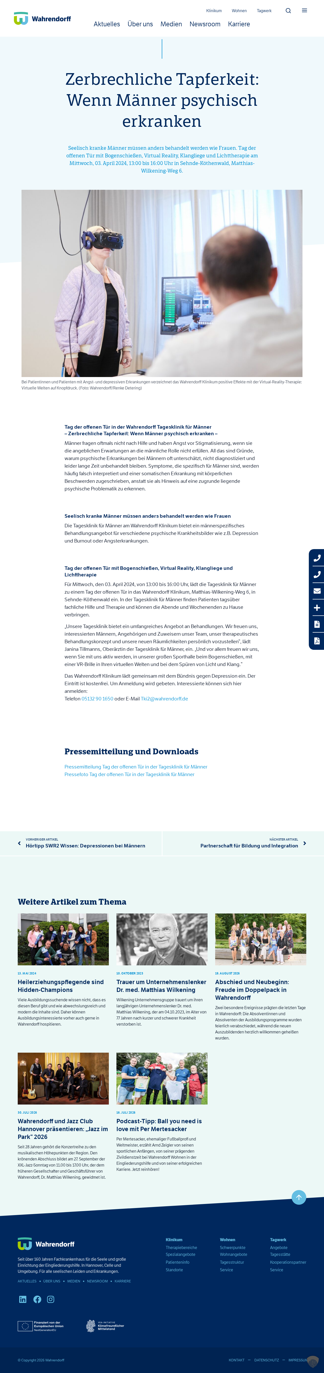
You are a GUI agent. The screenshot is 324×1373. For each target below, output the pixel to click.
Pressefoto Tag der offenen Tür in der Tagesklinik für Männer (129, 774)
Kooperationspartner (288, 1262)
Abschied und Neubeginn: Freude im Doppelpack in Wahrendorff (252, 990)
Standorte (174, 1269)
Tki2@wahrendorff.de (164, 699)
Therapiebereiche (181, 1247)
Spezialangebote (180, 1254)
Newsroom (205, 24)
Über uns (140, 24)
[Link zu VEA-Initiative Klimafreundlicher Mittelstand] (105, 1326)
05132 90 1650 (97, 699)
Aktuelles (107, 24)
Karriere (239, 24)
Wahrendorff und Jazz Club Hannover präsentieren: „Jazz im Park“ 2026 (63, 1129)
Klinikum (214, 10)
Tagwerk (264, 10)
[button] (288, 9)
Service (226, 1269)
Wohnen (239, 10)
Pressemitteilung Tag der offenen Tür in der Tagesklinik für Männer (136, 767)
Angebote (279, 1247)
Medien (171, 24)
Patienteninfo (177, 1262)
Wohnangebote (233, 1254)
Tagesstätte (280, 1254)
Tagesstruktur (232, 1262)
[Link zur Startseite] (42, 18)
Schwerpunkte (233, 1247)
